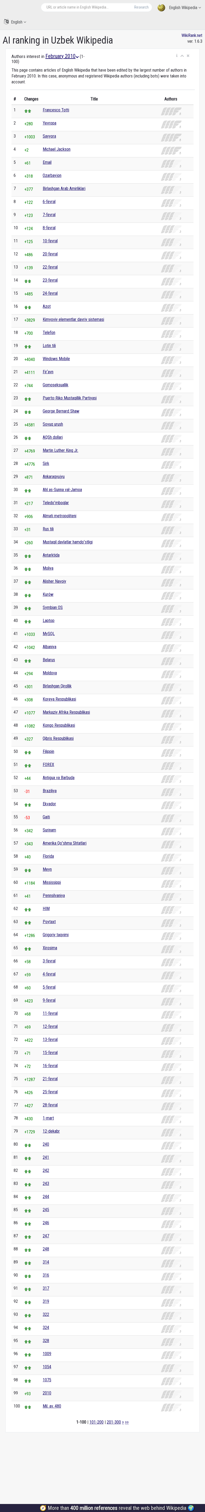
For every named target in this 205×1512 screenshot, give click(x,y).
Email (47, 162)
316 (46, 1275)
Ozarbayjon (52, 175)
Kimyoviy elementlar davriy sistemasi (73, 319)
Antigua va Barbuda (58, 777)
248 (46, 1248)
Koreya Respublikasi (59, 699)
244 (46, 1196)
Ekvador (49, 803)
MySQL (49, 633)
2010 (47, 1393)
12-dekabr (51, 1131)
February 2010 (60, 56)
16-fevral (50, 1065)
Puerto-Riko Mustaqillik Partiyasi (70, 398)
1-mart (48, 1118)
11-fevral (50, 1013)
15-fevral (50, 1052)
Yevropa (49, 123)
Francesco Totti (56, 109)
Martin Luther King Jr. (60, 450)
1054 (47, 1366)
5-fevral (49, 987)
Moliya (48, 568)
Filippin (48, 751)
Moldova (50, 672)
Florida (48, 856)
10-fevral (50, 240)
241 (46, 1157)
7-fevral (49, 214)
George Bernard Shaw (61, 411)
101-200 (96, 1422)
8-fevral (49, 227)
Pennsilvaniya (54, 895)
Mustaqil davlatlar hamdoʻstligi (68, 542)
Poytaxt (49, 921)
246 (46, 1222)
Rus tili (48, 528)
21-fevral (50, 1078)
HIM (46, 908)
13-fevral (50, 1039)
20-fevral (50, 253)
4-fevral (49, 974)
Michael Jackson (56, 149)
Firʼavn (48, 371)
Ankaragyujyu (54, 476)
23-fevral (50, 280)
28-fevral (50, 1104)
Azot (47, 306)
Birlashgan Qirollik (57, 686)
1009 (47, 1353)
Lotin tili (49, 345)
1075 (47, 1379)
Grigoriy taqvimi (56, 934)
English (16, 22)
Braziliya (50, 790)
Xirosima (50, 947)
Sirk (46, 463)
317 (46, 1288)
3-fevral (49, 960)
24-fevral (50, 293)
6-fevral (49, 201)
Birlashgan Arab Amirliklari (64, 188)
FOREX (48, 764)
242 (46, 1170)
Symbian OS (53, 607)
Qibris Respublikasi (58, 738)
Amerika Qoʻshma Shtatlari (64, 843)
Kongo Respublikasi (59, 725)
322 (46, 1314)
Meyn (47, 869)
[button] (177, 56)
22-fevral (50, 267)
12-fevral (50, 1026)
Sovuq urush (53, 424)
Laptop (48, 620)
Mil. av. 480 (52, 1406)
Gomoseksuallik (55, 384)
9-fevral (49, 1000)
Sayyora (49, 136)
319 (46, 1301)
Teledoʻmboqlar (56, 502)
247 (46, 1235)
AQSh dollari (53, 437)
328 (46, 1340)
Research (141, 7)
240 (46, 1144)
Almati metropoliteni (59, 515)
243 (46, 1183)
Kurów (48, 594)
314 (46, 1262)
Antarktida (51, 555)
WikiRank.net (192, 35)
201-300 (114, 1422)
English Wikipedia (183, 7)
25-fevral (50, 1091)
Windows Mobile (56, 358)
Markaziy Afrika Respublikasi (66, 712)
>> (127, 1422)
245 (46, 1209)
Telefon (49, 332)
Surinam (49, 830)
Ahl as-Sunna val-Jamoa (62, 489)
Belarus (49, 659)
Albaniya (49, 646)
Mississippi (52, 882)
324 (46, 1327)
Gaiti (46, 816)
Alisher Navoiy (54, 581)
